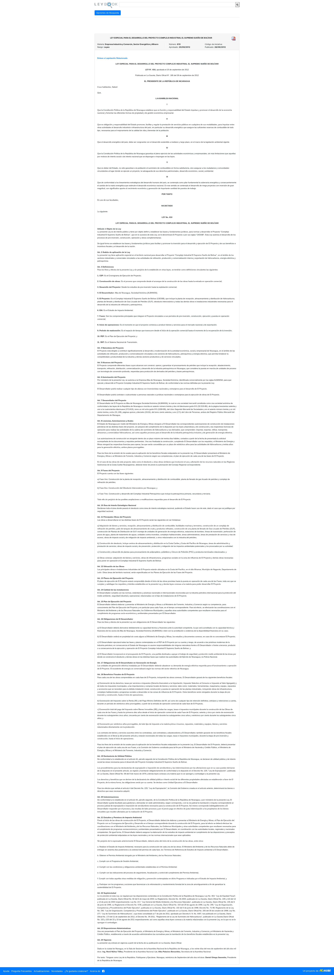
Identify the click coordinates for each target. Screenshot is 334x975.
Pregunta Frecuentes (21, 971)
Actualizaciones (41, 971)
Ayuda (6, 971)
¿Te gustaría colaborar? (76, 971)
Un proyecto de (311, 971)
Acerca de (95, 971)
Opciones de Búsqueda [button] (107, 12)
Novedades (57, 971)
